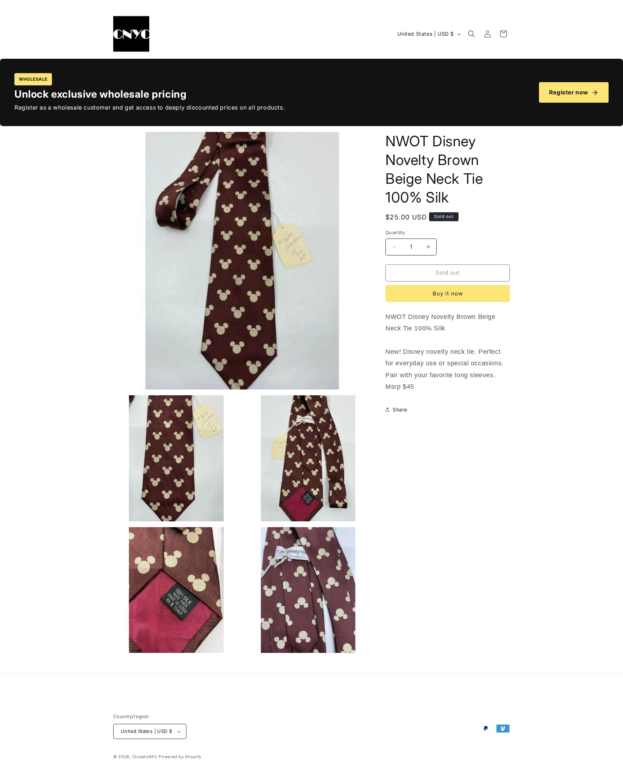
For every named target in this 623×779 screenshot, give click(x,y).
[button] (472, 34)
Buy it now (448, 293)
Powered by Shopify (180, 756)
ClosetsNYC (145, 756)
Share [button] (400, 409)
